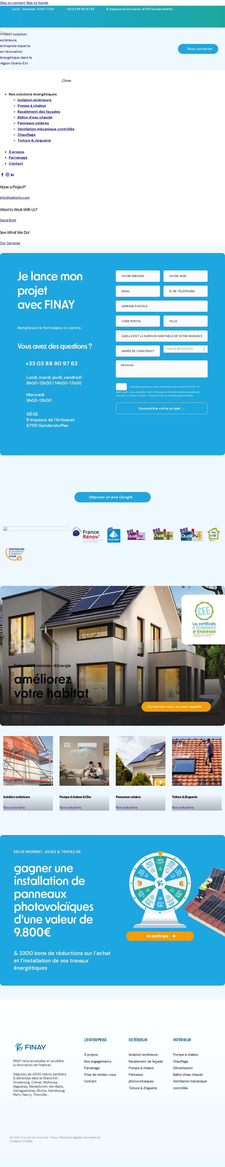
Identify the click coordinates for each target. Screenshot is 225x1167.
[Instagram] (43, 19)
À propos (91, 1055)
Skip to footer (37, 2)
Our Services (10, 243)
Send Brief (8, 220)
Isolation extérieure (143, 1055)
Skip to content (12, 2)
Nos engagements (97, 1061)
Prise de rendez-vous (100, 1075)
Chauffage (180, 1061)
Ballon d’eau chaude (188, 1075)
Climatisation (183, 1068)
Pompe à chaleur (141, 1068)
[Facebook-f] (28, 19)
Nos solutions (14, 807)
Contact (90, 1081)
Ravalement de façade (146, 1061)
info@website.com (15, 197)
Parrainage (92, 1068)
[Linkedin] (57, 19)
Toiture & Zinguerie (143, 1088)
